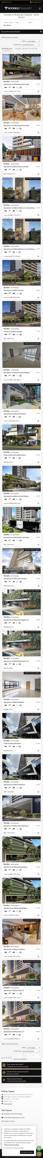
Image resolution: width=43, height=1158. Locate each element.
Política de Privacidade (11, 1145)
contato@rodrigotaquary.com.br (14, 1117)
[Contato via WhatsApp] (39, 1148)
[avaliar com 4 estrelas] (9, 1058)
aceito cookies (28, 1152)
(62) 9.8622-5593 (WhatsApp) (13, 1114)
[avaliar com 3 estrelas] (7, 1058)
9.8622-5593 (37, 2)
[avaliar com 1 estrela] (2, 1058)
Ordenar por (18, 44)
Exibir (24, 41)
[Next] (38, 66)
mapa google (8, 1104)
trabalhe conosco (9, 1121)
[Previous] (5, 66)
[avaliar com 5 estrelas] (11, 1058)
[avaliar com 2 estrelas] (5, 1058)
